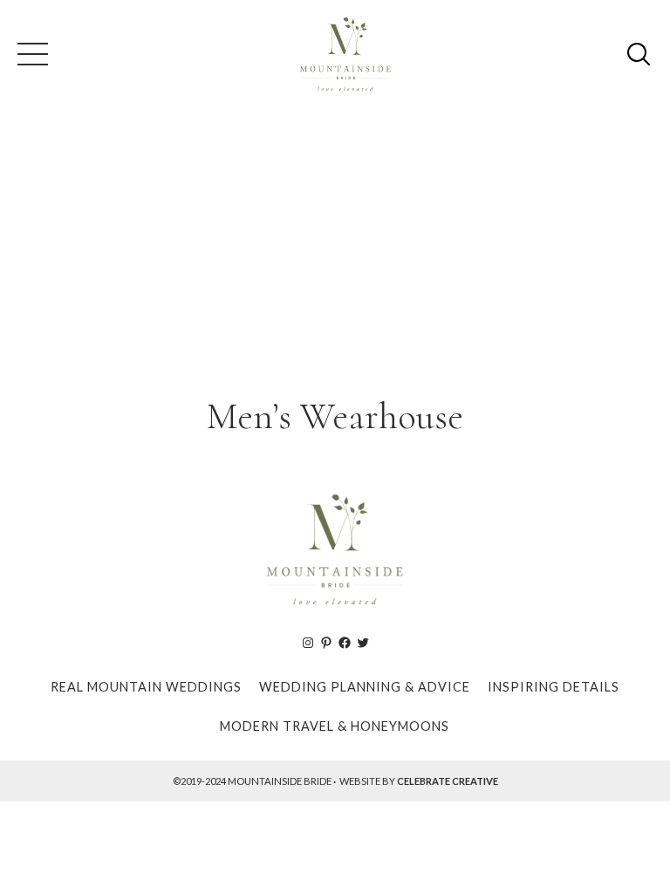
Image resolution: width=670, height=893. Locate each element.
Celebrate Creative (447, 781)
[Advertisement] (335, 248)
